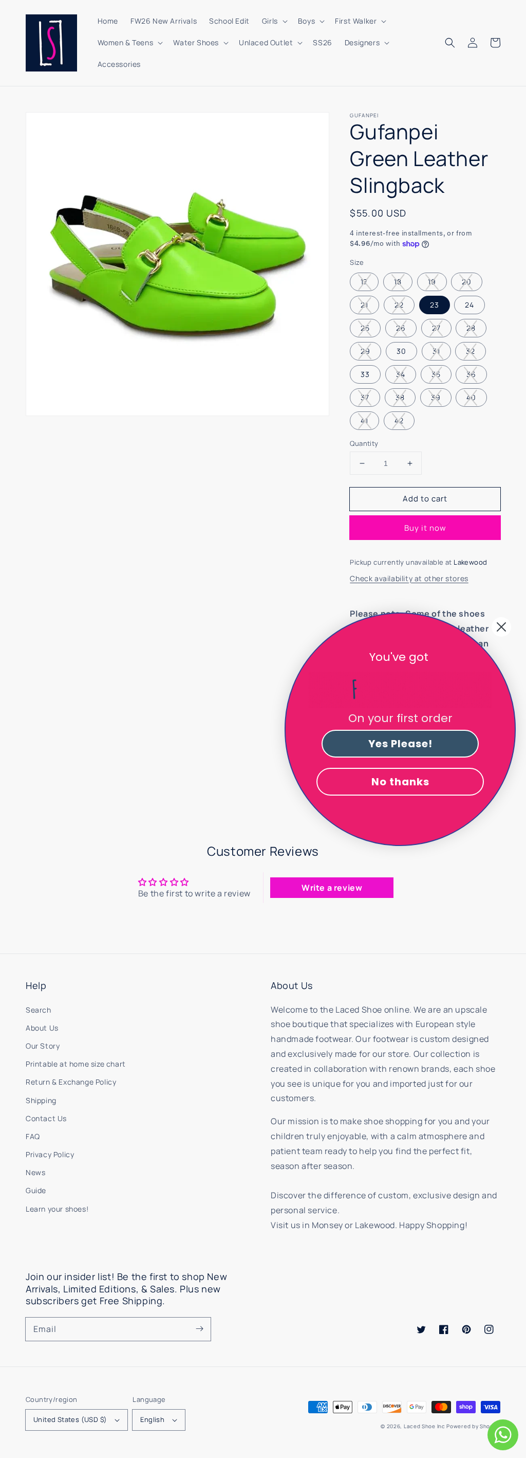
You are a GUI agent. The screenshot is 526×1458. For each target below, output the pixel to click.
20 (467, 281)
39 (436, 397)
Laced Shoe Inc (424, 1426)
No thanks (400, 782)
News (35, 1172)
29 (365, 351)
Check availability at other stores (409, 578)
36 (471, 374)
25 (365, 328)
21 (364, 305)
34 (400, 374)
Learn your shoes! (57, 1209)
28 (471, 328)
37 (365, 397)
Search (38, 1010)
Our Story (43, 1046)
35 (436, 374)
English (152, 1419)
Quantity (364, 443)
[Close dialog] (501, 627)
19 (432, 281)
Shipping (41, 1100)
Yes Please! (400, 743)
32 (470, 351)
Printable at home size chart (76, 1064)
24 (469, 305)
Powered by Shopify (473, 1426)
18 (398, 281)
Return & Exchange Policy (71, 1082)
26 (401, 328)
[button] (450, 42)
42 (399, 420)
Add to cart (425, 498)
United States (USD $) (70, 1419)
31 (436, 351)
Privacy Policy (50, 1154)
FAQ (33, 1136)
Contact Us (46, 1118)
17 (364, 281)
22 (399, 305)
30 (401, 351)
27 (436, 328)
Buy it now (425, 528)
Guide (36, 1190)
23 (434, 305)
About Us (42, 1028)
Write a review (332, 887)
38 (400, 397)
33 (365, 374)
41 (364, 420)
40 (471, 397)
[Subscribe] (199, 1329)
